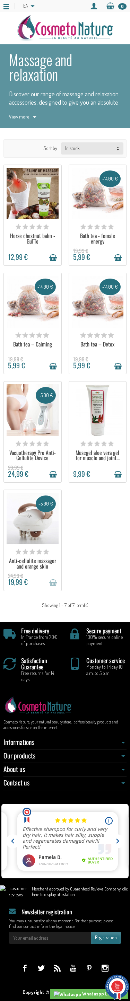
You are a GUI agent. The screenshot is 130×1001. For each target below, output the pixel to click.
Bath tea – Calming (32, 344)
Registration (106, 937)
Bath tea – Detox (97, 344)
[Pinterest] (89, 968)
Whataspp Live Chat (103, 993)
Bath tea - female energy (97, 238)
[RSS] (57, 968)
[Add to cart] (53, 258)
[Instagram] (105, 968)
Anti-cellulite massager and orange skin (32, 563)
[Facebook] (25, 968)
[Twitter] (41, 968)
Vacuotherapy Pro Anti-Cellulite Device (32, 455)
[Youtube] (73, 968)
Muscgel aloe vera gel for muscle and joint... (98, 455)
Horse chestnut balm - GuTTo (32, 238)
